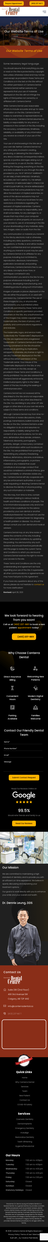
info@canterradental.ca (20, 1006)
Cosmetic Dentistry (24, 1119)
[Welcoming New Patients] (35, 668)
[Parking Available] (12, 707)
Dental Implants (25, 1123)
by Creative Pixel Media (28, 1238)
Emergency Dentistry (24, 1128)
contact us (39, 584)
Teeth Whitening (24, 1141)
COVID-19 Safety (24, 1104)
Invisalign (25, 1132)
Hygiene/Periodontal (24, 1146)
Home (24, 1077)
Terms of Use (26, 1234)
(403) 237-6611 (37, 3)
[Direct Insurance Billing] (12, 668)
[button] (44, 12)
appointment (24, 627)
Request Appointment (13, 3)
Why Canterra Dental (24, 1082)
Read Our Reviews (24, 823)
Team (24, 1091)
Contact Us (25, 1100)
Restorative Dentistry (24, 1137)
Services (24, 1086)
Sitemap (36, 1234)
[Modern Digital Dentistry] (35, 688)
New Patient (24, 1095)
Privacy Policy (13, 1234)
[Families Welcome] (35, 707)
